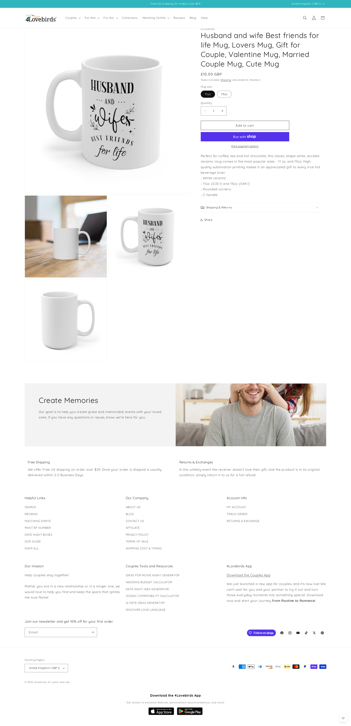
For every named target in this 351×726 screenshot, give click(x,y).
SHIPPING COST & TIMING (144, 548)
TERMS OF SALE (137, 541)
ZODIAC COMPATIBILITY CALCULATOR (152, 596)
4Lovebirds (40, 682)
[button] (72, 18)
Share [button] (208, 220)
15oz (224, 94)
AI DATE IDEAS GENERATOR (145, 603)
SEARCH (30, 507)
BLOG (130, 514)
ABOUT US (133, 507)
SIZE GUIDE (33, 541)
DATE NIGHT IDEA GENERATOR (147, 589)
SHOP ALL (32, 548)
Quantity (206, 103)
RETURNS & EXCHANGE (243, 521)
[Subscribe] (92, 632)
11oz (208, 94)
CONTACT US (135, 521)
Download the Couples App (248, 575)
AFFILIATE (133, 527)
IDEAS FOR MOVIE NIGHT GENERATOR (153, 575)
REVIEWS (31, 514)
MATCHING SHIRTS (38, 521)
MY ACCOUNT (236, 507)
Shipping (225, 79)
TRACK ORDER (237, 514)
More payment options (244, 146)
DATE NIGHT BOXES (38, 534)
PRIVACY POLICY (137, 534)
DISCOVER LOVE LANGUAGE (146, 609)
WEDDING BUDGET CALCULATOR (149, 582)
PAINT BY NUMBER (38, 527)
